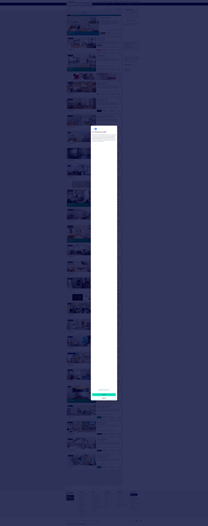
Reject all (104, 398)
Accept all (104, 394)
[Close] (115, 127)
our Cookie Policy (100, 141)
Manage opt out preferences (104, 389)
